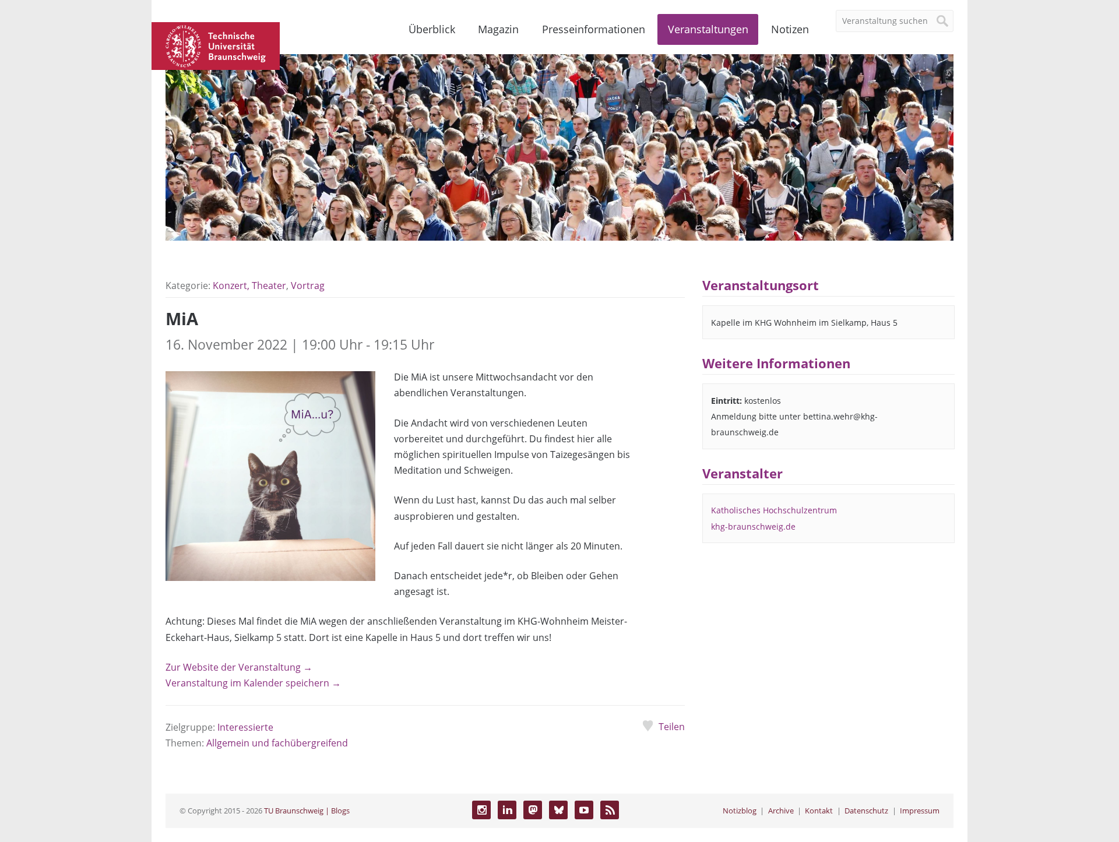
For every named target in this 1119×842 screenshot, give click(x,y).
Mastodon (532, 810)
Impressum (919, 810)
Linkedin (507, 810)
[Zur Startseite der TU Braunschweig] (216, 45)
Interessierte (245, 727)
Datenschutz (866, 810)
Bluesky (558, 810)
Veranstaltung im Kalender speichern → (253, 683)
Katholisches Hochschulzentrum (774, 510)
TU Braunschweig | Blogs (307, 810)
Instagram (481, 810)
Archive (781, 810)
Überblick (432, 29)
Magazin (498, 29)
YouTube (584, 810)
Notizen (790, 29)
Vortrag (308, 285)
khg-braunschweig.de (753, 526)
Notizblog (739, 810)
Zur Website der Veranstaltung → (239, 667)
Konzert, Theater (249, 285)
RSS (609, 810)
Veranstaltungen (708, 29)
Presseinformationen (593, 29)
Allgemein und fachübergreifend (277, 743)
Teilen (671, 726)
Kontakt (819, 810)
